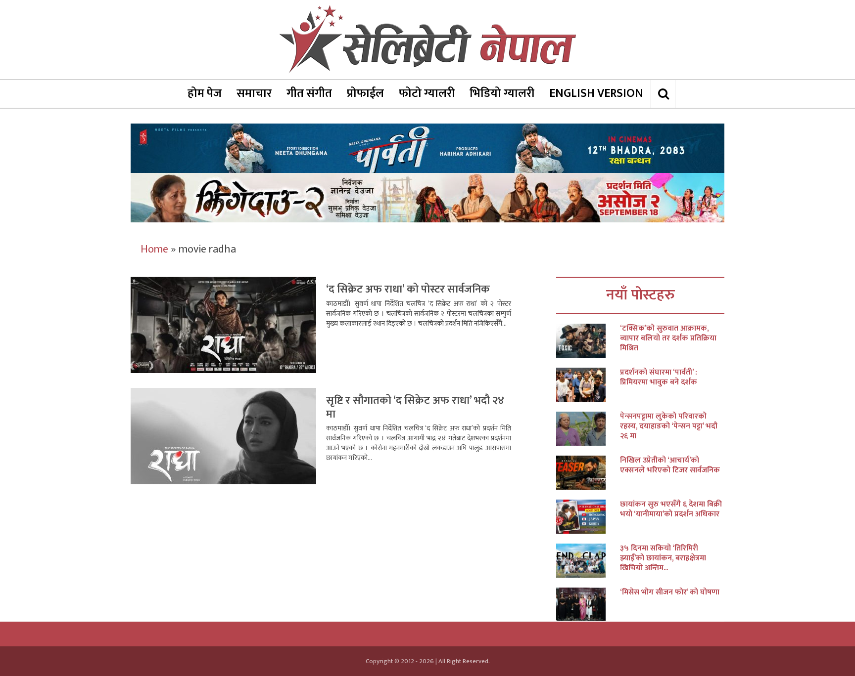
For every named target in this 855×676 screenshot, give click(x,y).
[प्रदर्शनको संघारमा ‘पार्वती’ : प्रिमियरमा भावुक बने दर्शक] (588, 385)
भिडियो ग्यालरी (502, 93)
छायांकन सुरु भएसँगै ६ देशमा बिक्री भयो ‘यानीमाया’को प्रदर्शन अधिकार (671, 509)
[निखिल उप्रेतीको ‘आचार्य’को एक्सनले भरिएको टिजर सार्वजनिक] (588, 473)
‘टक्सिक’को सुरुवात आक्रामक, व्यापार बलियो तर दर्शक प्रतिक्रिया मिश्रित (668, 338)
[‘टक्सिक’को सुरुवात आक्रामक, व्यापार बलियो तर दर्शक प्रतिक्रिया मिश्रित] (588, 341)
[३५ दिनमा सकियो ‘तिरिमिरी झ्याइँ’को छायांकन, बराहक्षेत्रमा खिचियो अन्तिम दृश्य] (588, 561)
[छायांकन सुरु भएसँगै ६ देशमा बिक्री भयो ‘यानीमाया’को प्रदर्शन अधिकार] (588, 517)
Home (154, 249)
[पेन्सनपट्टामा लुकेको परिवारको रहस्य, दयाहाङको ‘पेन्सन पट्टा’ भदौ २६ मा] (588, 429)
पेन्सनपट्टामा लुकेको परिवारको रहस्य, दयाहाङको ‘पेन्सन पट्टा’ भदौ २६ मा (668, 426)
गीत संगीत (309, 93)
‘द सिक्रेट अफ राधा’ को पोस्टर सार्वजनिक (408, 289)
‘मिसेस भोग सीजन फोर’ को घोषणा (669, 592)
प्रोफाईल (365, 93)
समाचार (254, 93)
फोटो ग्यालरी (427, 93)
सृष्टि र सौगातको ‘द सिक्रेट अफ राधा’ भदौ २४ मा (415, 407)
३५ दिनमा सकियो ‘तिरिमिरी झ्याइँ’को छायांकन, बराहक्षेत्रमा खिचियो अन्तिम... (663, 558)
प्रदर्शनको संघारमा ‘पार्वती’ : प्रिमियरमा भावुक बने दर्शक (658, 377)
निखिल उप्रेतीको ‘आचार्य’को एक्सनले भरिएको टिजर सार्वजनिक (670, 465)
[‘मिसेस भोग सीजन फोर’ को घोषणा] (588, 605)
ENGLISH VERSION (596, 93)
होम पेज (205, 93)
